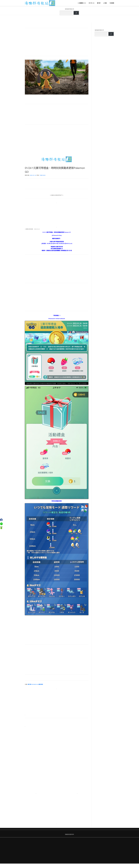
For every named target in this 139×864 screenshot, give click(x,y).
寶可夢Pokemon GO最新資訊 (35, 684)
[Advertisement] (56, 42)
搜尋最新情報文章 (69, 9)
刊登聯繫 (112, 3)
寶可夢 (98, 3)
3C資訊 (105, 3)
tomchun (42, 175)
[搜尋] (76, 13)
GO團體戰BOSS (82, 3)
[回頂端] (1, 528)
